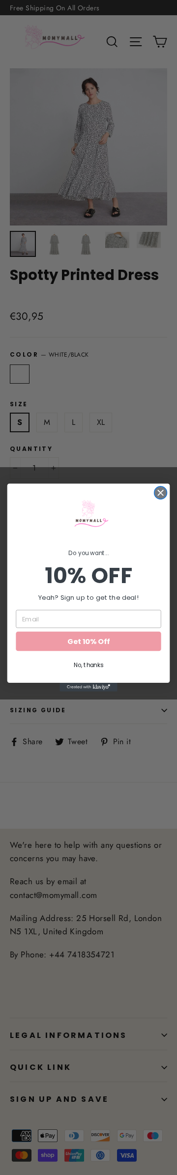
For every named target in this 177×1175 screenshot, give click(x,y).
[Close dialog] (160, 492)
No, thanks (88, 665)
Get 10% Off (88, 641)
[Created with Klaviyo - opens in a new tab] (88, 687)
